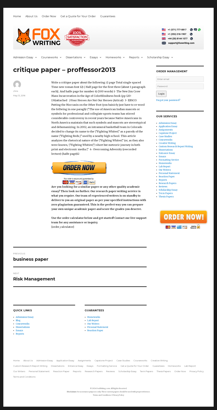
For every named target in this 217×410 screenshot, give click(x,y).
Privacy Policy (197, 371)
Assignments (166, 129)
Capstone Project (168, 133)
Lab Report (93, 320)
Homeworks (113, 57)
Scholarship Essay (158, 57)
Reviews (163, 186)
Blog (18, 320)
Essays (94, 57)
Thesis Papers (166, 196)
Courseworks (49, 57)
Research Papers (167, 183)
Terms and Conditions (24, 376)
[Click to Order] (99, 172)
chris (15, 91)
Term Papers (166, 193)
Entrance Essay (167, 153)
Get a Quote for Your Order (78, 16)
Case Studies (165, 136)
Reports (134, 57)
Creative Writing (167, 143)
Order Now (49, 16)
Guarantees (107, 16)
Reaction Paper (95, 330)
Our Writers (93, 323)
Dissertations (74, 57)
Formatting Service (169, 160)
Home (17, 16)
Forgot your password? (168, 100)
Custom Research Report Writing (176, 146)
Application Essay (168, 126)
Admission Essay (23, 57)
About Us (31, 16)
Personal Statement (97, 327)
